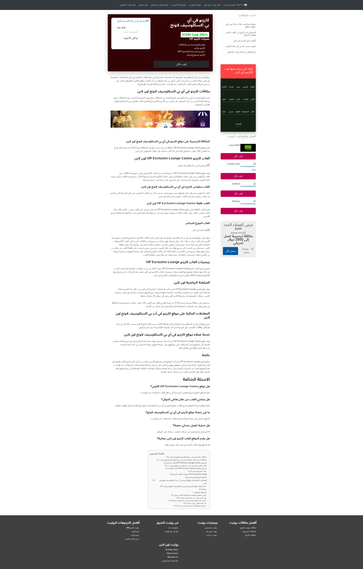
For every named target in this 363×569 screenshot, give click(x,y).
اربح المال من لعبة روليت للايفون (241, 52)
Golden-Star (233, 163)
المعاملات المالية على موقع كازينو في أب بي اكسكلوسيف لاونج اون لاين (183, 482)
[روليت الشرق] (242, 5)
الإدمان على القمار (171, 531)
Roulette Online (171, 550)
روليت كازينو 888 (132, 528)
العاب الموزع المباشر (200, 471)
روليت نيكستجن (211, 528)
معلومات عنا (173, 528)
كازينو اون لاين (229, 5)
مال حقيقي (143, 5)
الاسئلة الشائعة (201, 492)
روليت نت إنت (211, 535)
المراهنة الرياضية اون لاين (197, 477)
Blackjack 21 (172, 557)
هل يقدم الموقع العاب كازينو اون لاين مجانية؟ (192, 506)
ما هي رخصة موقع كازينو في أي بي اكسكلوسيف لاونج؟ (189, 500)
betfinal (236, 183)
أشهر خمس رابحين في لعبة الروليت (240, 46)
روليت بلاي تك (211, 531)
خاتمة (204, 489)
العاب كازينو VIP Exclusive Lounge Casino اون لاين (187, 462)
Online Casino (172, 553)
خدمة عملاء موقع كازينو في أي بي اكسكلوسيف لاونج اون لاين (185, 486)
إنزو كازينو (135, 531)
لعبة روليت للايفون (128, 5)
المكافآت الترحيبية (249, 531)
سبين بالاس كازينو (132, 539)
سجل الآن (230, 251)
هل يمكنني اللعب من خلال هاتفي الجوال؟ (193, 498)
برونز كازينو (135, 535)
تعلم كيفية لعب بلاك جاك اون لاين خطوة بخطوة (240, 25)
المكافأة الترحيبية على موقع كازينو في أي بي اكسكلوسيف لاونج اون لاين (184, 460)
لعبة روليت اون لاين (212, 5)
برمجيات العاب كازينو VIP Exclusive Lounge (190, 474)
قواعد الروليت (195, 5)
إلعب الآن (181, 64)
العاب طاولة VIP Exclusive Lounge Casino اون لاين (188, 468)
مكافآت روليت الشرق (248, 528)
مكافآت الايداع (250, 535)
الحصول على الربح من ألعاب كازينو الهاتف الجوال (241, 33)
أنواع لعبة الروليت (178, 5)
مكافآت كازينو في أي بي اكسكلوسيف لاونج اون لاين (188, 457)
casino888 (234, 145)
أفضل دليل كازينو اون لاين (244, 40)
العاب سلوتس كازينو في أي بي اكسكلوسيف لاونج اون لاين (188, 466)
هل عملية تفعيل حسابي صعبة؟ (197, 503)
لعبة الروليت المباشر (159, 5)
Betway (236, 201)
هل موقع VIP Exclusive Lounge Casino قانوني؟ (191, 495)
